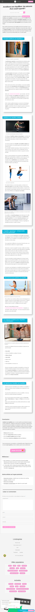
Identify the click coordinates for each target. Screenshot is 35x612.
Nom (4, 512)
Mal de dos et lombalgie (8, 481)
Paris (10, 565)
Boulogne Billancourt (12, 570)
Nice (19, 565)
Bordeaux (23, 568)
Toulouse (12, 568)
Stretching (22, 586)
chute (28, 77)
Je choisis (5, 607)
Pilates (11, 586)
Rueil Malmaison (23, 570)
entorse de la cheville (14, 93)
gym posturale (26, 16)
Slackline (5, 479)
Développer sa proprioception (9, 483)
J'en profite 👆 (31, 610)
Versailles (22, 573)
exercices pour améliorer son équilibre (14, 307)
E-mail (4, 517)
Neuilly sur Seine (14, 573)
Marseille (24, 565)
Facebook (15, 552)
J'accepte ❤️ (15, 607)
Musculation (17, 583)
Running (11, 583)
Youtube (21, 552)
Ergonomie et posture (8, 478)
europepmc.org (23, 463)
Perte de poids (13, 591)
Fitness (24, 583)
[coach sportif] (17, 2)
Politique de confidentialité (5, 604)
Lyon (14, 565)
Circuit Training (22, 591)
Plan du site (17, 542)
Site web (4, 521)
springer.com (11, 468)
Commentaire (5, 498)
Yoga (17, 586)
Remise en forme (10, 588)
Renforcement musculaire (22, 588)
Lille (17, 568)
